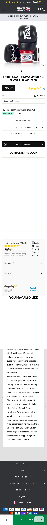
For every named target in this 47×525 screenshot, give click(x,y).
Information (23, 490)
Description (23, 121)
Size (4, 96)
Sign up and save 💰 (22, 483)
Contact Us (23, 464)
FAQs (23, 470)
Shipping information (23, 127)
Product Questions (23, 144)
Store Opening (22, 477)
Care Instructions (23, 133)
